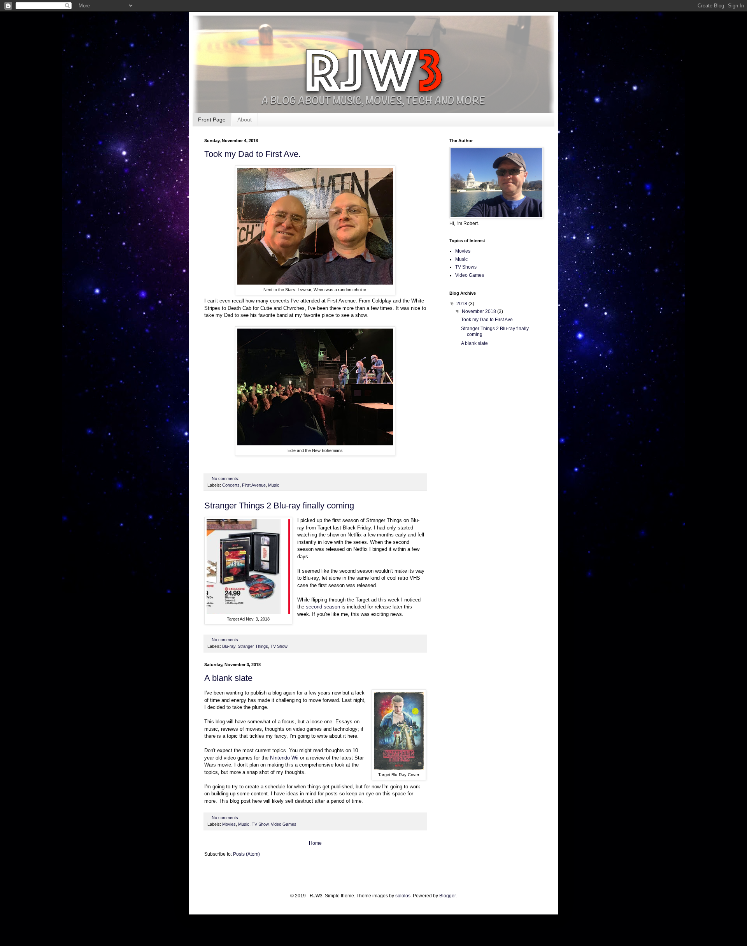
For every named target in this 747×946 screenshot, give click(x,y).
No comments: (226, 478)
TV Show (279, 646)
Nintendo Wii (284, 758)
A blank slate (228, 678)
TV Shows (466, 267)
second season (323, 607)
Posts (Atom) (246, 854)
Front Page (212, 119)
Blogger (447, 896)
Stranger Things (253, 646)
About (244, 119)
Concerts (231, 485)
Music (273, 485)
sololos (402, 896)
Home (315, 843)
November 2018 (479, 311)
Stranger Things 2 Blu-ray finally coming (279, 505)
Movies (229, 824)
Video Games (283, 824)
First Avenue (254, 485)
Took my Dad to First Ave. (252, 154)
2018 (462, 303)
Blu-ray (228, 646)
